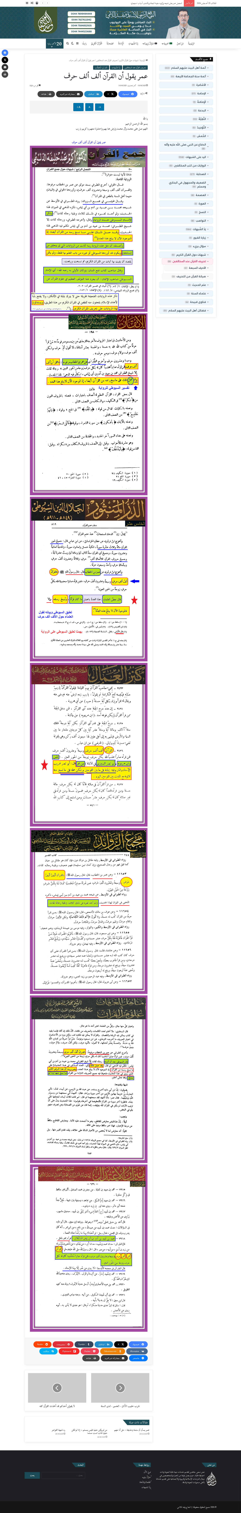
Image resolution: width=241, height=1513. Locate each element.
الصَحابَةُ (110, 43)
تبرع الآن (147, 1472)
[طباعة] (5, 74)
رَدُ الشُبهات (116, 67)
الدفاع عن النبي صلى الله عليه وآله (185, 146)
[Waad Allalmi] (120, 23)
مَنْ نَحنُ (180, 43)
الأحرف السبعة (195, 267)
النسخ (200, 212)
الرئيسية (143, 60)
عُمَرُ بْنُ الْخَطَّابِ (101, 67)
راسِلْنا (84, 43)
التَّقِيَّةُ (199, 119)
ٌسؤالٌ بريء (146, 1477)
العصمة (198, 195)
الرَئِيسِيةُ (191, 43)
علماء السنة (196, 293)
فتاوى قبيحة (196, 302)
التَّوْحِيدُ (199, 127)
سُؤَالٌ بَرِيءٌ (150, 43)
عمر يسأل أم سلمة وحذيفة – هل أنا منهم (131, 1430)
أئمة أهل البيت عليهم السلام (185, 67)
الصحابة (198, 174)
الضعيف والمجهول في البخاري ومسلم (187, 184)
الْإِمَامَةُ (121, 43)
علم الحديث (197, 284)
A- (99, 107)
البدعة (200, 110)
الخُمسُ (199, 136)
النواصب (198, 220)
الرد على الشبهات (192, 157)
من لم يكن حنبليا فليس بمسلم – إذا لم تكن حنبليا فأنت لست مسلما (89, 1431)
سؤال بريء (197, 246)
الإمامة (199, 93)
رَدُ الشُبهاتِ (133, 43)
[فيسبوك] (5, 53)
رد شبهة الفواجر (58, 1430)
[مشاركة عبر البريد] (5, 67)
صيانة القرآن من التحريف (189, 276)
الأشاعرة (199, 84)
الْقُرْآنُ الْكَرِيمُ (96, 43)
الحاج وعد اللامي (184, 1507)
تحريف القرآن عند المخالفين (107, 60)
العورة (200, 203)
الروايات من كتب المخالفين (188, 165)
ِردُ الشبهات (146, 1487)
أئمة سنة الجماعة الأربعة (188, 76)
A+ (78, 107)
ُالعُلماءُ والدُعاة (145, 1482)
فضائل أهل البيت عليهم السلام (185, 310)
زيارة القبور (197, 237)
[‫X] (5, 60)
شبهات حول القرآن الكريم (128, 60)
